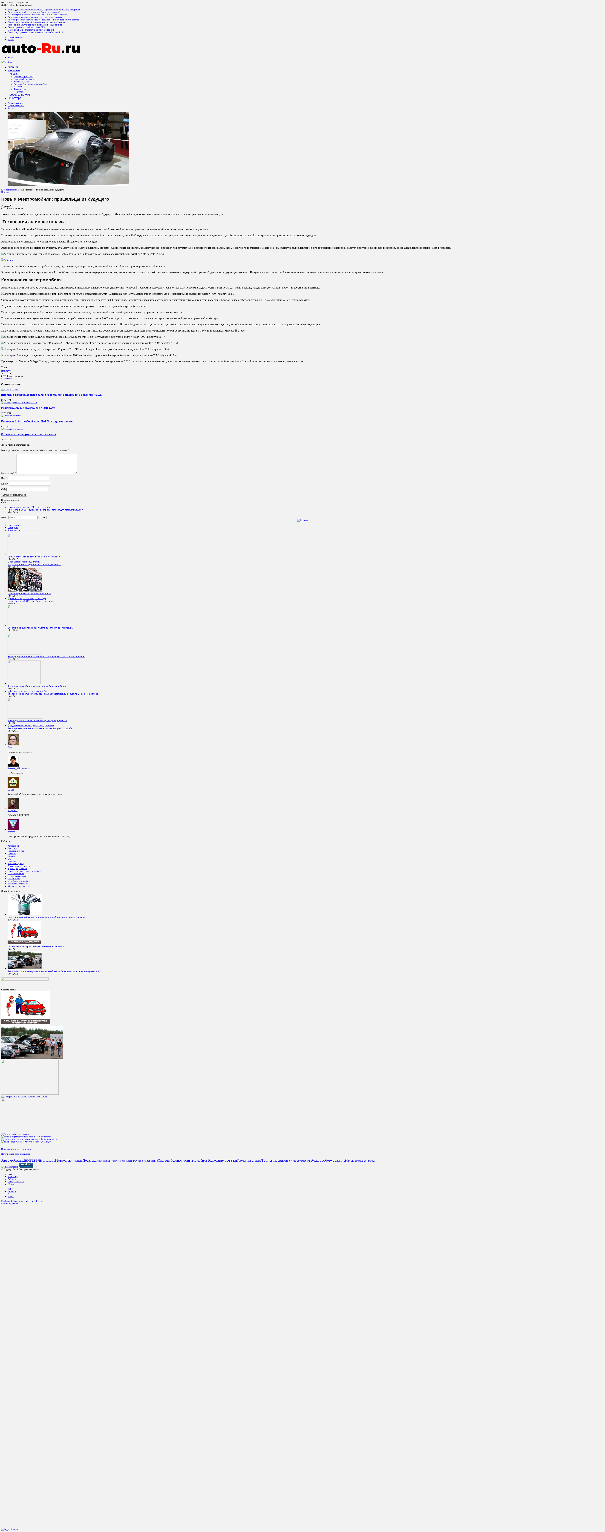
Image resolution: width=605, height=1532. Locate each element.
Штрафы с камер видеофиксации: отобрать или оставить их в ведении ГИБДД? (52, 394)
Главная (13, 67)
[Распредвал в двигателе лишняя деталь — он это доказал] (15, 1134)
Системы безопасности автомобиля (30, 84)
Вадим (11, 789)
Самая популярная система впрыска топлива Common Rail (35, 32)
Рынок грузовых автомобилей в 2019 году (28, 408)
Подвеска (18, 92)
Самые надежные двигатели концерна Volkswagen (34, 556)
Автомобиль (13, 846)
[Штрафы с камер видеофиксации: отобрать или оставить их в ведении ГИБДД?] (10, 389)
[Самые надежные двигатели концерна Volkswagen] (25, 554)
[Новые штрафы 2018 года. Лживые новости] (27, 598)
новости (6, 370)
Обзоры (11, 856)
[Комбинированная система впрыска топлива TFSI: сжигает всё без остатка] (26, 1137)
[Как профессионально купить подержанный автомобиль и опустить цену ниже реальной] (28, 691)
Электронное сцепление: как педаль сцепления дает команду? (40, 627)
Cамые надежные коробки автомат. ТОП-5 (29, 593)
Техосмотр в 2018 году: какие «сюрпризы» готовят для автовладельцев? (45, 509)
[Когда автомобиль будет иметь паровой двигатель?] (24, 562)
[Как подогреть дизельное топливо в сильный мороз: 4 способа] (31, 725)
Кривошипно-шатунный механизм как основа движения (35, 25)
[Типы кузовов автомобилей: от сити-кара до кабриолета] (30, 1132)
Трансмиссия (20, 89)
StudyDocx (12, 810)
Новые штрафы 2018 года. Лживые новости (30, 601)
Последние (13, 527)
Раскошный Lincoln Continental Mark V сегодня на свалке (37, 421)
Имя (4, 478)
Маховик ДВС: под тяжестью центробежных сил (31, 30)
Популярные (13, 525)
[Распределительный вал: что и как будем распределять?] (25, 718)
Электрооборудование (24, 79)
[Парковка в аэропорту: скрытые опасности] (12, 429)
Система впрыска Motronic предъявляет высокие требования (36, 22)
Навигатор (14, 70)
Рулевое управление (23, 76)
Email (4, 484)
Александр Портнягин (18, 768)
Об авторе (14, 98)
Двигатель (12, 848)
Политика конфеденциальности (16, 1154)
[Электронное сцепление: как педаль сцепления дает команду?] (25, 625)
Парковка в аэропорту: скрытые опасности (28, 434)
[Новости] (40, 52)
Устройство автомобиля (19, 881)
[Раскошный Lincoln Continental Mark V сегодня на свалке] (11, 416)
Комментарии (14, 530)
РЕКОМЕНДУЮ (15, 863)
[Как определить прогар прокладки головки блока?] (29, 1139)
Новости (18, 87)
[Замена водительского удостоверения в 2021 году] (26, 1142)
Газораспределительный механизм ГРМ (26, 27)
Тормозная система (17, 876)
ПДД (10, 858)
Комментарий (8, 473)
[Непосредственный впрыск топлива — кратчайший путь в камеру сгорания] (25, 654)
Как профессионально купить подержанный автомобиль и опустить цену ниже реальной (53, 693)
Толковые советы (22, 82)
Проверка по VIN (19, 94)
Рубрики (13, 73)
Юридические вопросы (18, 886)
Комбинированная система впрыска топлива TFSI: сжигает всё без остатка (43, 20)
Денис (11, 747)
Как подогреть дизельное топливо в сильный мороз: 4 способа (37, 15)
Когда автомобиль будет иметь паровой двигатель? (34, 564)
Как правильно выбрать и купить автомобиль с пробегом (37, 686)
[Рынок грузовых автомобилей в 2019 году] (19, 402)
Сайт (3, 489)
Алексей (11, 832)
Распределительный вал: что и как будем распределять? (34, 12)
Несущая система (16, 851)
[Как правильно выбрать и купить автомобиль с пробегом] (24, 683)
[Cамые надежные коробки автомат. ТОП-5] (25, 591)
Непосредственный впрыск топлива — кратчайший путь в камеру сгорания (44, 10)
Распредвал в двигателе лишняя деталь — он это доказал (35, 17)
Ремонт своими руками (19, 866)
